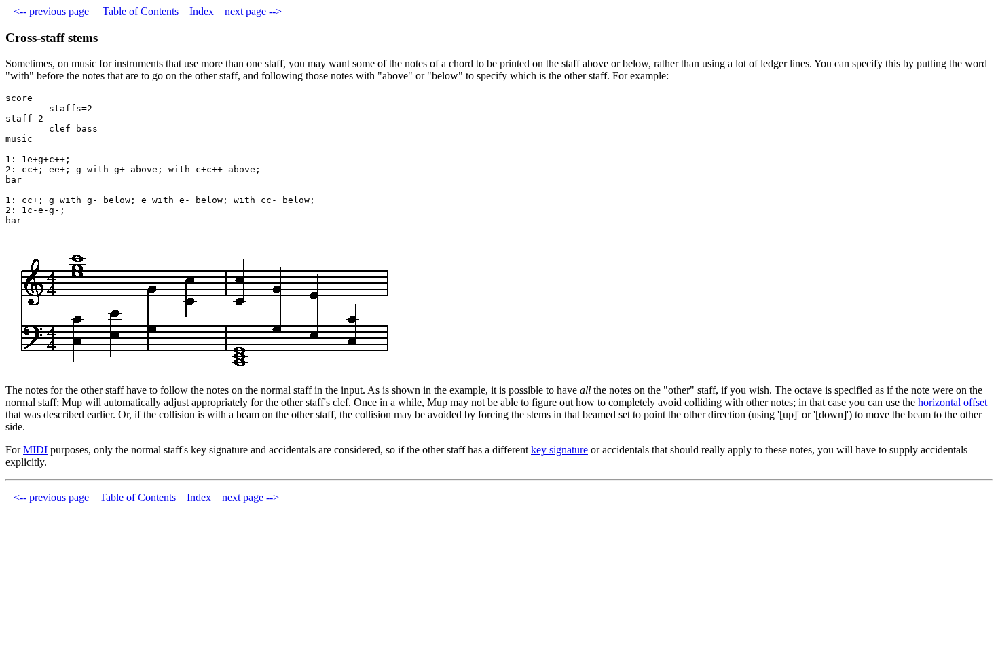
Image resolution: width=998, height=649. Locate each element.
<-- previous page (51, 11)
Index (201, 11)
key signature (559, 450)
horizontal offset (952, 402)
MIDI (35, 450)
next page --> (253, 11)
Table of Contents (141, 11)
